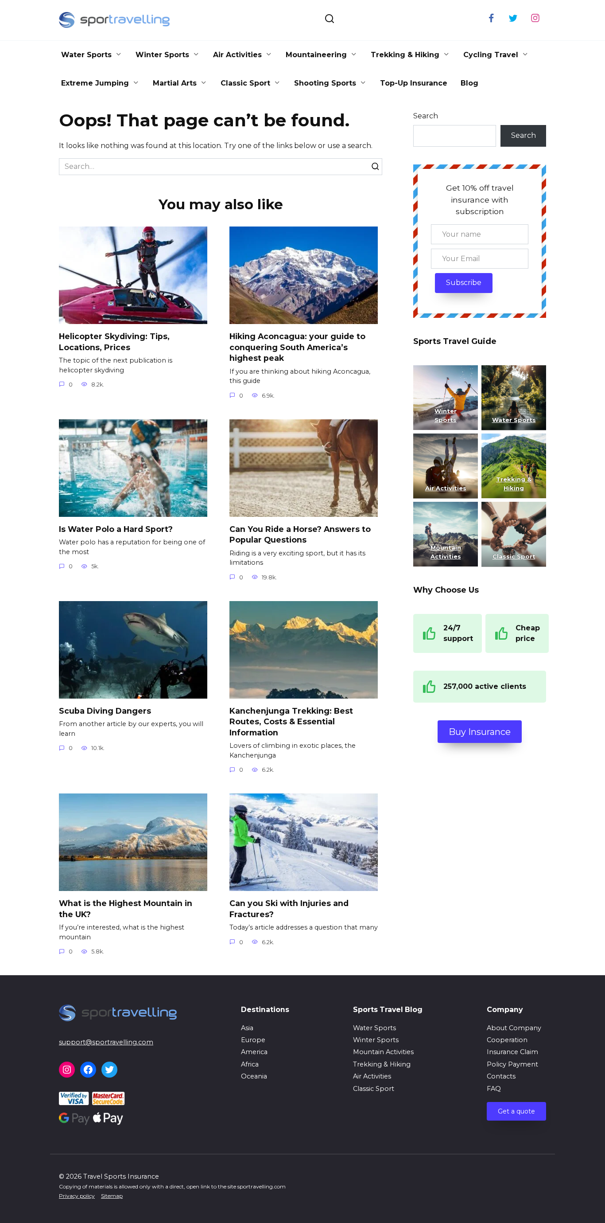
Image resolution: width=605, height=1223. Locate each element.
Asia (247, 1028)
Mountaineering (316, 55)
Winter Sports (162, 55)
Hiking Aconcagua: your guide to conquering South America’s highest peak (297, 347)
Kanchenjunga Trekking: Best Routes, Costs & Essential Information (291, 721)
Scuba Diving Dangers (105, 710)
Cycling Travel (490, 55)
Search (425, 116)
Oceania (254, 1076)
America (254, 1052)
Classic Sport (245, 83)
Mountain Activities (383, 1052)
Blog (469, 83)
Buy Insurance (480, 732)
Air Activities (237, 55)
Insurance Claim (512, 1052)
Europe (253, 1040)
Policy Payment (512, 1064)
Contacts (501, 1076)
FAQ (494, 1089)
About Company (514, 1028)
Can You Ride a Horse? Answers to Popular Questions (300, 534)
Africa (250, 1064)
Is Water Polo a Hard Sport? (116, 529)
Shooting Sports (325, 83)
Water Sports (86, 55)
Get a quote (516, 1111)
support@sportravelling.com (106, 1042)
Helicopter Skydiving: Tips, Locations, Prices (114, 342)
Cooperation (507, 1040)
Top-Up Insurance (413, 83)
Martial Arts (175, 83)
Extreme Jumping (95, 83)
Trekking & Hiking (405, 55)
